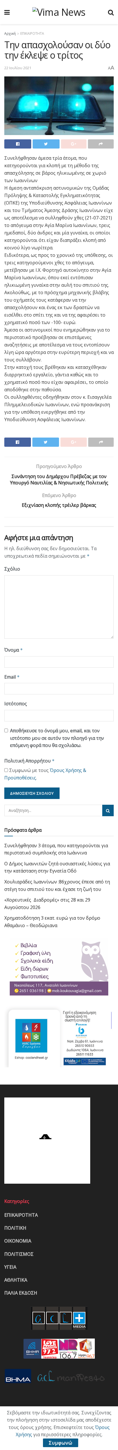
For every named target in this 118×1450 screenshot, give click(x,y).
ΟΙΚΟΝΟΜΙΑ (17, 1241)
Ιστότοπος (15, 703)
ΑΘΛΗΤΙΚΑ (15, 1280)
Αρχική (10, 33)
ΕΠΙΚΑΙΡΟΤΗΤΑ (32, 33)
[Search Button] (108, 810)
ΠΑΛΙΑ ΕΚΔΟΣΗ (20, 1293)
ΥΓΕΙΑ (10, 1267)
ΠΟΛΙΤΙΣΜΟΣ (19, 1254)
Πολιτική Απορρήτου (29, 761)
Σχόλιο (12, 569)
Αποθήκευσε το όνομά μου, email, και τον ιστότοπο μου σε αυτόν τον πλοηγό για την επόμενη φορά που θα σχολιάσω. (57, 737)
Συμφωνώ (60, 1443)
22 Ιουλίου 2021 (17, 67)
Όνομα (13, 650)
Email (12, 677)
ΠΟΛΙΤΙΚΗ (15, 1228)
